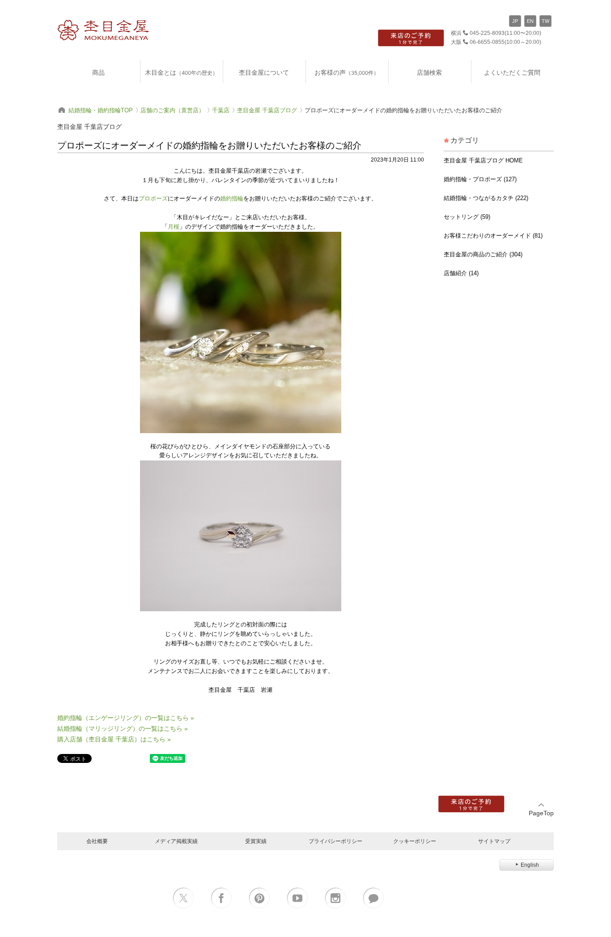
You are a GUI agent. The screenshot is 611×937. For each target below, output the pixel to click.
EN (530, 21)
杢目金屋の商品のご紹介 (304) (483, 254)
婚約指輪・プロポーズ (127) (480, 179)
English (530, 865)
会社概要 (97, 841)
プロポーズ (153, 198)
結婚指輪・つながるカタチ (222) (486, 198)
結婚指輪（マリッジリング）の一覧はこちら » (122, 728)
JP (515, 21)
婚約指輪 (231, 198)
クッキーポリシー (414, 841)
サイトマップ (494, 841)
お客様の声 (346, 72)
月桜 (173, 226)
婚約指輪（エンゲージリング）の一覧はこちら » (125, 717)
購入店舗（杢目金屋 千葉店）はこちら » (114, 739)
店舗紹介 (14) (461, 273)
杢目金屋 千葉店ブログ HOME (483, 160)
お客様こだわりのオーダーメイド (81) (493, 235)
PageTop (541, 813)
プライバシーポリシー (335, 841)
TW (545, 21)
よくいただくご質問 (512, 72)
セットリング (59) (467, 216)
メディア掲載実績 (176, 841)
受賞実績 (256, 841)
